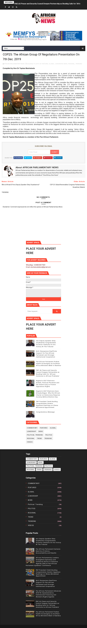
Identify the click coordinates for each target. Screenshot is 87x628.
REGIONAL (71, 64)
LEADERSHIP (59, 64)
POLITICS (49, 435)
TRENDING (79, 64)
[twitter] (9, 7)
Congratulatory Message (45, 412)
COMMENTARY (32, 428)
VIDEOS (29, 442)
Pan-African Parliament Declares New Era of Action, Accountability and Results (48, 551)
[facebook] (5, 7)
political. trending (35, 435)
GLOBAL (51, 64)
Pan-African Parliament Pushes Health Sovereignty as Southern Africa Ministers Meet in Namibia (48, 363)
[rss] (16, 7)
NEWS (65, 64)
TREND (39, 438)
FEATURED (45, 64)
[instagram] (12, 7)
